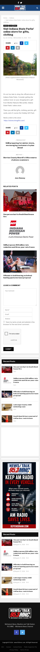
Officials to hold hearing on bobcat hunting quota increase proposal (17, 277)
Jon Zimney (8, 38)
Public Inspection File (30, 647)
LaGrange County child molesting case (22, 406)
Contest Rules (17, 647)
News (15, 25)
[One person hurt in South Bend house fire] (7, 369)
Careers (8, 647)
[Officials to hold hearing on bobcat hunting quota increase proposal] (7, 394)
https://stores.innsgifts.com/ (14, 121)
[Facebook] (16, 632)
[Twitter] (22, 632)
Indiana (6, 25)
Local (10, 25)
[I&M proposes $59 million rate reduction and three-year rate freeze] (7, 380)
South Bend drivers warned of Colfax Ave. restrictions (25, 417)
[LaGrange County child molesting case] (7, 407)
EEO (2, 647)
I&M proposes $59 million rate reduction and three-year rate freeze (19, 246)
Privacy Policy (14, 650)
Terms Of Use (24, 650)
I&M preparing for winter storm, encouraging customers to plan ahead (20, 145)
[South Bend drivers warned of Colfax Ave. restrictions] (7, 418)
